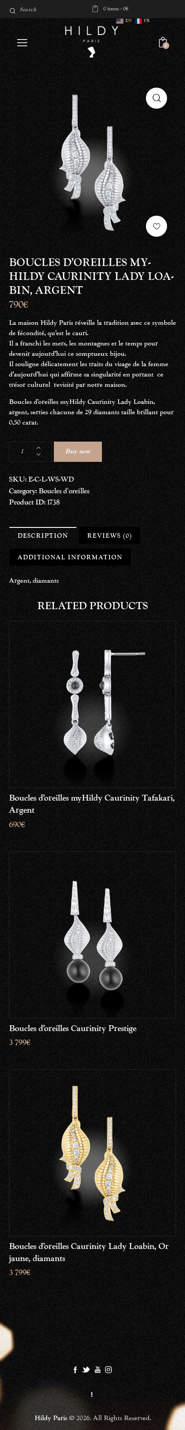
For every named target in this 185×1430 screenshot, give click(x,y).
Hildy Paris (51, 1418)
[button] (156, 226)
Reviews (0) (109, 536)
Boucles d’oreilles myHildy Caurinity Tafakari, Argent (92, 804)
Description (43, 536)
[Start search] (13, 11)
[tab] (43, 535)
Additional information (70, 557)
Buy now (78, 451)
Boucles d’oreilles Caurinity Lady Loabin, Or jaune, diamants (89, 1252)
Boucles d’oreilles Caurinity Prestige (73, 1028)
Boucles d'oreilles (64, 491)
